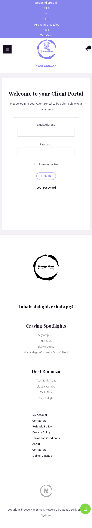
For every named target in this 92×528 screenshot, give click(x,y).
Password (46, 144)
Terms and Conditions (46, 438)
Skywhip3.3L (46, 335)
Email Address (46, 125)
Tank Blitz (46, 392)
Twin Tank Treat (46, 380)
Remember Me (48, 164)
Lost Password (46, 187)
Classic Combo (46, 386)
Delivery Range (42, 456)
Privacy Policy (41, 432)
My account (39, 415)
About (36, 444)
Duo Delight (46, 398)
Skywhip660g (46, 346)
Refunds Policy (42, 426)
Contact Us (39, 421)
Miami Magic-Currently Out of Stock (46, 352)
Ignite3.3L (46, 341)
